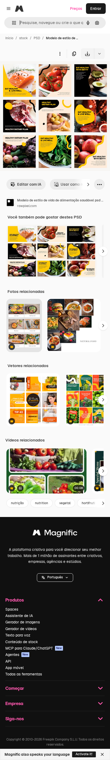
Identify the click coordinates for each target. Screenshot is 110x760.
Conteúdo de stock (21, 641)
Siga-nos (14, 718)
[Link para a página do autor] (10, 203)
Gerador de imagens (22, 622)
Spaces (11, 609)
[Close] (102, 754)
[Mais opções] (59, 53)
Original (34, 71)
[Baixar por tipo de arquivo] (99, 53)
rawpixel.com (27, 206)
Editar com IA (29, 184)
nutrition (41, 503)
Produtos (14, 600)
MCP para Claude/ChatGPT (33, 648)
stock (23, 38)
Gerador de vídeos (21, 628)
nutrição (17, 503)
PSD (37, 38)
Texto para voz (17, 635)
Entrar (95, 8)
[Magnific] (55, 534)
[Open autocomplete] (12, 23)
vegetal (64, 503)
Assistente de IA (19, 615)
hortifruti (88, 503)
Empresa (14, 703)
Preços (76, 8)
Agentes (16, 654)
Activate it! (84, 754)
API (8, 661)
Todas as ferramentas (23, 674)
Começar (14, 688)
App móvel (14, 667)
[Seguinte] (88, 184)
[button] (55, 577)
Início (9, 38)
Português (55, 577)
